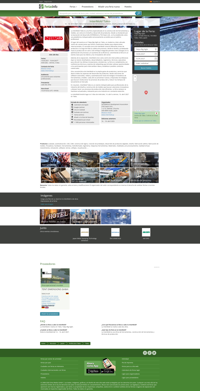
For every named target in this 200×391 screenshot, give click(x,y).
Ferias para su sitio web (130, 366)
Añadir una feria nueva (109, 6)
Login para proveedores (130, 378)
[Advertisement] (100, 136)
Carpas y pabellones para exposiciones (50, 300)
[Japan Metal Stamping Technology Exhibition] (84, 232)
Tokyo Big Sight (139, 113)
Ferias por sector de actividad (51, 359)
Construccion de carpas (50, 296)
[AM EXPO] (146, 232)
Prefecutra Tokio (75, 343)
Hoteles (128, 6)
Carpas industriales (48, 303)
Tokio (87, 343)
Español (156, 2)
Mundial (53, 343)
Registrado (48, 2)
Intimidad (125, 359)
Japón (62, 343)
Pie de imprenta (127, 363)
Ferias (73, 6)
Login (41, 2)
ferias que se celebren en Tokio (145, 121)
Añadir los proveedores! (49, 314)
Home (43, 343)
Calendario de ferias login (131, 370)
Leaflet (138, 110)
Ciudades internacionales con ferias (53, 370)
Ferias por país (46, 363)
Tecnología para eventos (50, 298)
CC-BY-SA (157, 110)
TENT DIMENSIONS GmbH (55, 289)
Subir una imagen (47, 204)
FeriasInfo (49, 6)
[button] (146, 92)
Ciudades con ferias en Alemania (52, 366)
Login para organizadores (131, 374)
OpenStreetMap (148, 110)
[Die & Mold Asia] (115, 232)
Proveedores (87, 6)
